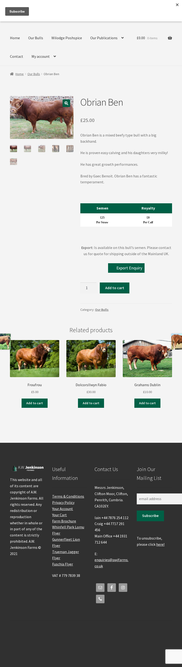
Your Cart (59, 514)
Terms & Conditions (68, 496)
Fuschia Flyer (62, 564)
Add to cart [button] (34, 403)
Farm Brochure (64, 521)
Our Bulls (35, 37)
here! (160, 544)
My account (41, 56)
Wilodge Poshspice (66, 37)
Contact (16, 56)
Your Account (62, 508)
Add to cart (114, 287)
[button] (66, 103)
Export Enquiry (129, 268)
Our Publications (104, 37)
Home (15, 37)
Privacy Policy (63, 502)
